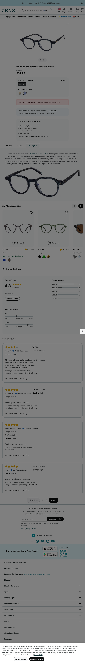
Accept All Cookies (36, 659)
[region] (42, 653)
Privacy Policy (38, 655)
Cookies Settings (20, 659)
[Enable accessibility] (82, 331)
